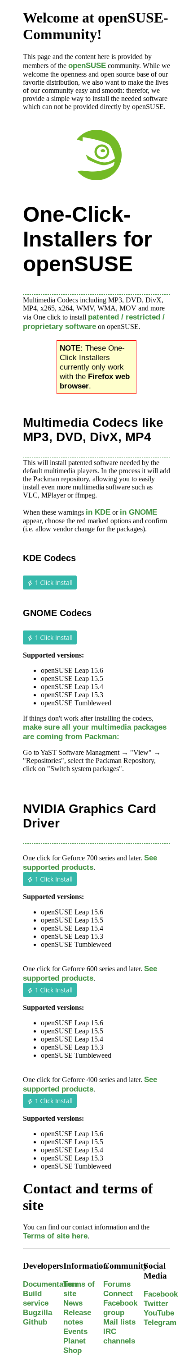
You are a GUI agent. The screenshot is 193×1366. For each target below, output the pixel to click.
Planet (74, 1340)
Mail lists (119, 1321)
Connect (118, 1293)
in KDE (98, 511)
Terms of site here (55, 1235)
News (73, 1302)
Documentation (50, 1283)
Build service (35, 1298)
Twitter (156, 1303)
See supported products (90, 862)
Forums (117, 1283)
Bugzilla (37, 1312)
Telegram (160, 1322)
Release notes (77, 1317)
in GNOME (138, 511)
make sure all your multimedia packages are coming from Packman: (95, 731)
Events (75, 1331)
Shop (72, 1350)
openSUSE (87, 65)
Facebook (161, 1293)
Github (35, 1321)
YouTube (159, 1312)
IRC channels (119, 1336)
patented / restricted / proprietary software (94, 321)
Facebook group (120, 1307)
